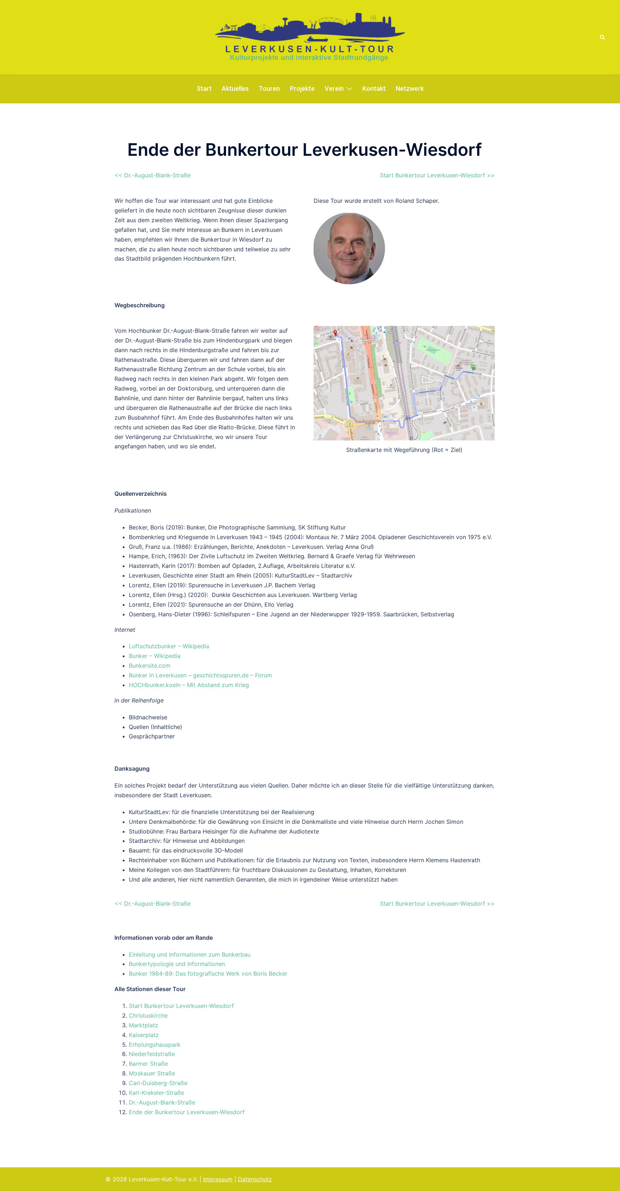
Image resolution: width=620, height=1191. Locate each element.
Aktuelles (235, 88)
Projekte (302, 88)
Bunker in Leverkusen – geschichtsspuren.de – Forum (200, 675)
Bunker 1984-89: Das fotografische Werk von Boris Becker (208, 973)
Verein (334, 88)
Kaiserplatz (144, 1034)
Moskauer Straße (152, 1073)
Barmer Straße (148, 1063)
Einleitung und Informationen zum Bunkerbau (189, 954)
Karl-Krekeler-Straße (156, 1092)
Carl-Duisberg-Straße (158, 1083)
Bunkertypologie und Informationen (177, 963)
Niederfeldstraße (152, 1053)
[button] (603, 37)
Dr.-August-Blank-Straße (162, 1102)
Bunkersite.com (149, 665)
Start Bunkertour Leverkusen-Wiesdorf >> (437, 175)
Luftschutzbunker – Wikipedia (169, 646)
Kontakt (374, 88)
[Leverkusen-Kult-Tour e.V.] (310, 36)
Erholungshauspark (154, 1044)
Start (204, 88)
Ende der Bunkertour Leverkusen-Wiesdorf (187, 1112)
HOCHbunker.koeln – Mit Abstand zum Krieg (189, 684)
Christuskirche (148, 1015)
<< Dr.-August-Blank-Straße (152, 175)
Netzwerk (410, 88)
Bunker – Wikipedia (154, 655)
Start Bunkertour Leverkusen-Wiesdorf (181, 1005)
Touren (269, 88)
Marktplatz (143, 1025)
